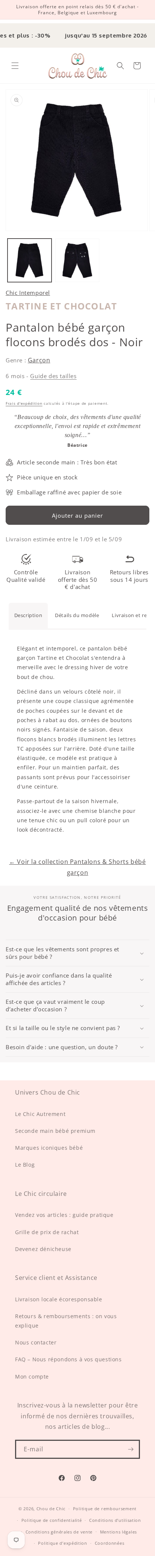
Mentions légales (118, 1532)
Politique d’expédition (62, 1543)
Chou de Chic (50, 1508)
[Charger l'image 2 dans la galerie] (77, 260)
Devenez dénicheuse (43, 1249)
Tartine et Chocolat (61, 306)
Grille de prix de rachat (47, 1232)
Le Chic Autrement (40, 1113)
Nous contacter (35, 1342)
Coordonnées (110, 1543)
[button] (15, 65)
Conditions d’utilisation (115, 1520)
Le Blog (25, 1164)
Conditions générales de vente (59, 1532)
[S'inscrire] (130, 1449)
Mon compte (32, 1376)
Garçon (39, 360)
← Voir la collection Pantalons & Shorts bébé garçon (77, 867)
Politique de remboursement (105, 1508)
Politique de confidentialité (51, 1520)
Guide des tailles (53, 376)
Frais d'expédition (24, 403)
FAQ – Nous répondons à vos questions (68, 1359)
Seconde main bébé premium (55, 1130)
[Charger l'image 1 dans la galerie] (30, 260)
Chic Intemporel (28, 292)
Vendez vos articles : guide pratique (64, 1214)
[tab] (28, 615)
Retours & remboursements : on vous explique (66, 1321)
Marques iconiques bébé (49, 1147)
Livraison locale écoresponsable (58, 1299)
